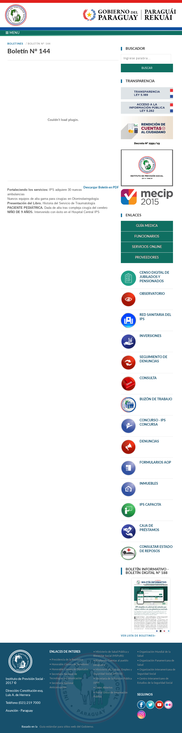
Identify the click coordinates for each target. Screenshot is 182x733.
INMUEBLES (149, 483)
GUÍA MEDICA (147, 226)
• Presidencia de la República (66, 659)
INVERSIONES (150, 336)
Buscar (146, 68)
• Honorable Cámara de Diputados (69, 669)
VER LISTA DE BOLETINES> (138, 636)
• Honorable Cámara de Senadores (69, 664)
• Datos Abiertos (103, 687)
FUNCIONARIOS (146, 236)
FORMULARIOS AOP (155, 462)
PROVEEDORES (147, 257)
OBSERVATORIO (152, 294)
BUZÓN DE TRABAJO (156, 399)
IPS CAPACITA (150, 504)
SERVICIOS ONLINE (147, 247)
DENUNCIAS (149, 441)
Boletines (15, 43)
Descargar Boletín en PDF (101, 187)
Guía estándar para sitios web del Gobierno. (67, 726)
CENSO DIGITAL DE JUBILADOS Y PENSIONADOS (154, 277)
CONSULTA (148, 378)
